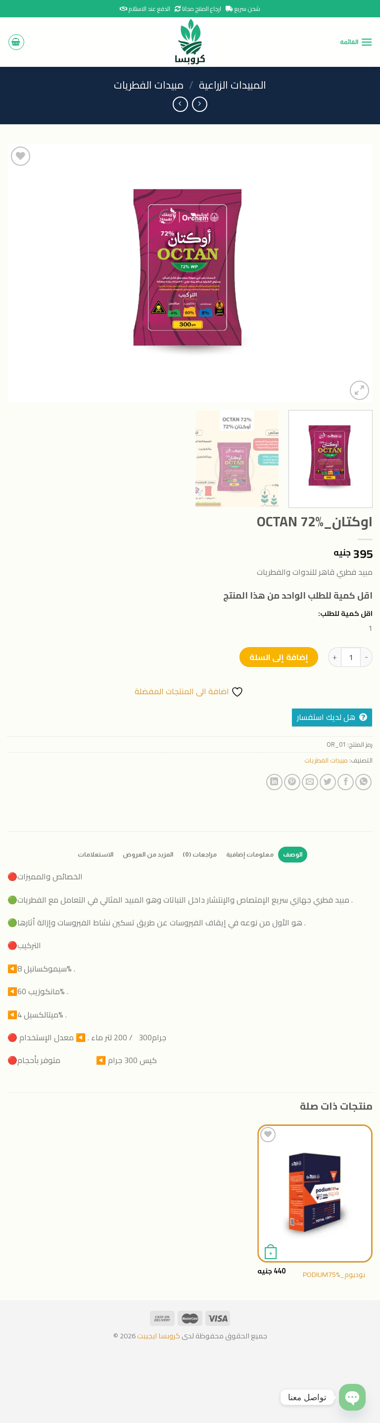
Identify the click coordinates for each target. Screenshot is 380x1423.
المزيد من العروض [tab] (148, 854)
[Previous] (353, 273)
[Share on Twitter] (328, 782)
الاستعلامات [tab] (95, 854)
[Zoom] (359, 390)
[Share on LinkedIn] (274, 782)
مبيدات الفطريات (149, 85)
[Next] (20, 273)
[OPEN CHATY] (352, 1397)
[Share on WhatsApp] (363, 782)
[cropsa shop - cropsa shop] (190, 42)
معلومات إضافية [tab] (249, 854)
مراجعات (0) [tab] (200, 854)
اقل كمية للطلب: (345, 613)
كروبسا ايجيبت (158, 1335)
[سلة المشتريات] (16, 42)
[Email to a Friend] (310, 782)
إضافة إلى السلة (278, 657)
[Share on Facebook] (345, 782)
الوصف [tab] (292, 854)
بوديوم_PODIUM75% (334, 1274)
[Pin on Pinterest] (292, 782)
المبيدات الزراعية (232, 85)
